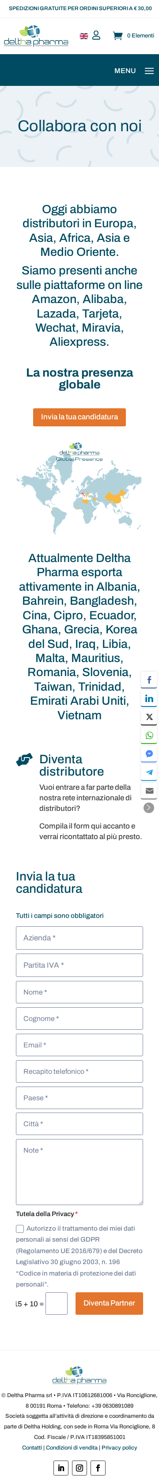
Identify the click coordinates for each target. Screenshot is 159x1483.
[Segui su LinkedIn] (60, 1468)
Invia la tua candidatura (79, 417)
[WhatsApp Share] (149, 735)
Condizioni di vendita (72, 1448)
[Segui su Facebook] (98, 1468)
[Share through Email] (149, 791)
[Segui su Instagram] (79, 1468)
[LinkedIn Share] (149, 698)
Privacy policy (119, 1448)
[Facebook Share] (149, 680)
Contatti (32, 1448)
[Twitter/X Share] (149, 717)
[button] (149, 808)
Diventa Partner (109, 1303)
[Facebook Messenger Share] (149, 754)
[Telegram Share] (149, 772)
